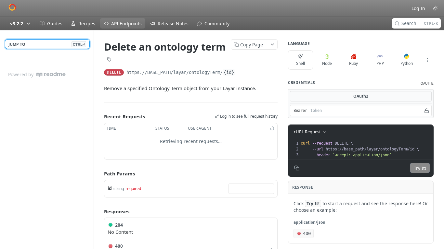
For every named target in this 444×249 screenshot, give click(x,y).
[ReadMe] (51, 74)
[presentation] (366, 149)
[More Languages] (427, 60)
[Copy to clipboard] (241, 73)
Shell (300, 63)
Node (327, 63)
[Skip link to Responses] (99, 211)
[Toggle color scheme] (435, 8)
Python (406, 63)
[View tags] (109, 60)
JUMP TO (46, 44)
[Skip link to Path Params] (99, 174)
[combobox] (251, 189)
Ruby (353, 63)
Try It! (420, 168)
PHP (380, 63)
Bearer (300, 110)
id (110, 188)
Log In (418, 8)
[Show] (427, 110)
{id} (229, 72)
